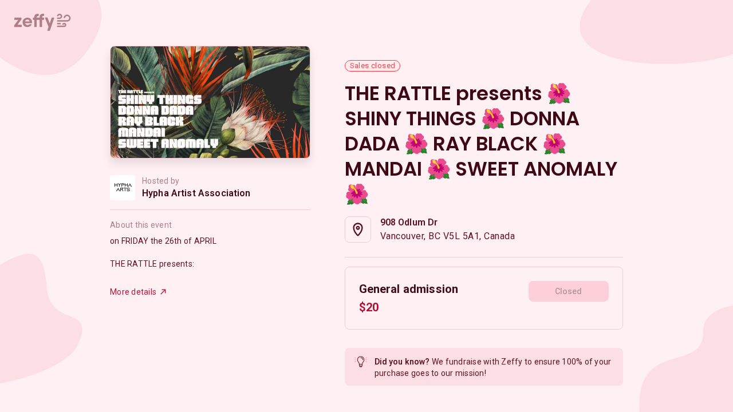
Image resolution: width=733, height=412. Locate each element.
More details (133, 291)
